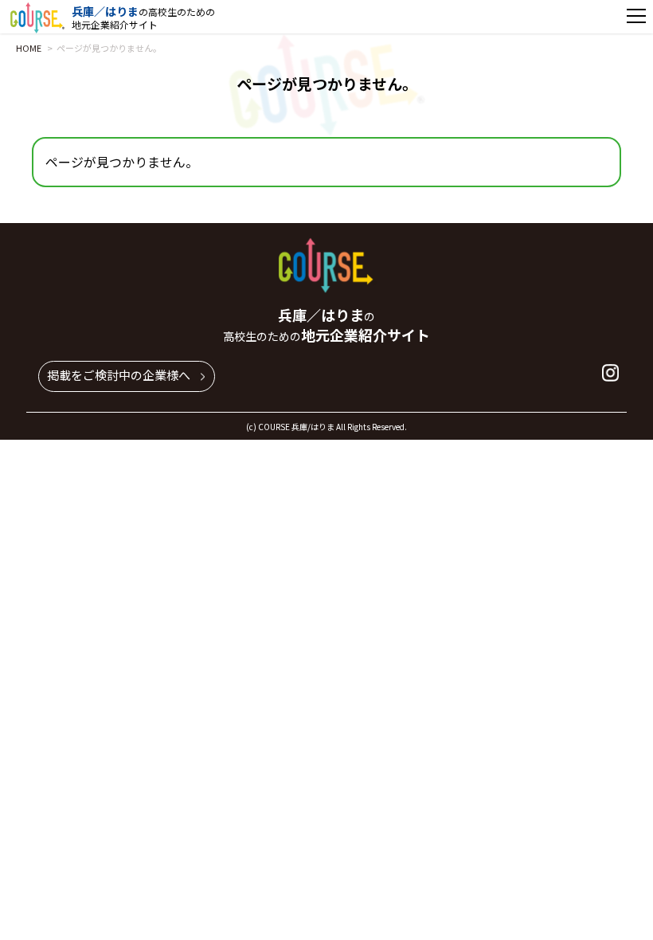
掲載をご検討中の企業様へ (118, 374)
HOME (28, 47)
